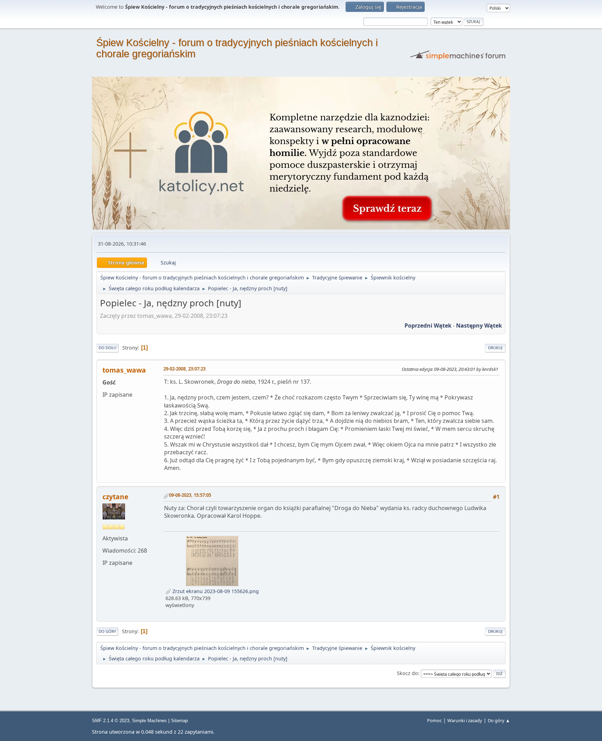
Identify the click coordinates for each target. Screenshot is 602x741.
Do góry (107, 631)
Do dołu (107, 347)
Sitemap (179, 720)
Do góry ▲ (499, 720)
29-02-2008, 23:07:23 (184, 369)
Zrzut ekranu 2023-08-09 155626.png (215, 591)
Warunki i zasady (464, 720)
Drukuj (495, 347)
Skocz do (407, 673)
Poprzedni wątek (428, 325)
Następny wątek (479, 325)
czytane (115, 496)
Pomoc (434, 720)
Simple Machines (149, 720)
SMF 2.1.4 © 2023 (110, 720)
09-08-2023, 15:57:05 (190, 495)
